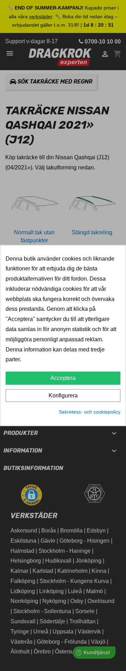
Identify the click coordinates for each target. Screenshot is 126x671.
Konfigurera (63, 395)
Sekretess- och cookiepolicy (89, 412)
